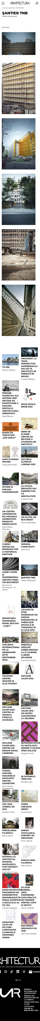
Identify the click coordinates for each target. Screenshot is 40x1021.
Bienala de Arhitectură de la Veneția (31, 998)
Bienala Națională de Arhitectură (30, 991)
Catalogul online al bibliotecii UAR (31, 1008)
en (20, 980)
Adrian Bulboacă (9, 16)
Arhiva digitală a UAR (31, 1003)
